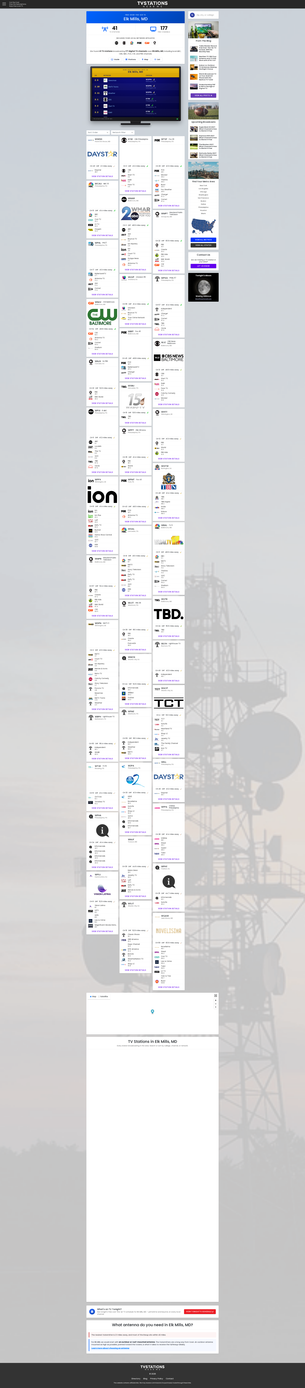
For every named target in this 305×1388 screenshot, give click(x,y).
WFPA (93, 1259)
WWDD (93, 1060)
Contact (170, 1378)
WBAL (93, 1177)
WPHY (93, 1277)
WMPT (93, 1090)
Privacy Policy (156, 1378)
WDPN (93, 1207)
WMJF (93, 1271)
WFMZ (93, 1230)
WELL (92, 1242)
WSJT (93, 1288)
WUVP (93, 1101)
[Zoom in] (215, 1000)
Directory (135, 1378)
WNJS (93, 1130)
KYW (92, 1066)
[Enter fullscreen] (215, 995)
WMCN (93, 1218)
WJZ (92, 1125)
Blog (145, 1378)
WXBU (93, 1136)
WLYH (93, 1212)
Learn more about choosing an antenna (110, 1348)
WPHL (93, 1095)
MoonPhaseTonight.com (203, 299)
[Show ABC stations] (116, 43)
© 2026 (152, 1373)
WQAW (93, 1294)
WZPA (93, 1247)
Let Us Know (203, 266)
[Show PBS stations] (154, 43)
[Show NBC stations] (131, 43)
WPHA (93, 1265)
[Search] (192, 15)
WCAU (93, 1078)
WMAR (93, 1084)
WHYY (93, 1148)
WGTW (93, 1160)
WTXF (93, 1072)
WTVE (93, 1253)
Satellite (104, 996)
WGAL (93, 1183)
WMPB (93, 1189)
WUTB (93, 1195)
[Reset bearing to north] (215, 1007)
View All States (203, 245)
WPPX (93, 1166)
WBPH (93, 1236)
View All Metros (203, 240)
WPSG (93, 1107)
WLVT (93, 1201)
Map (94, 996)
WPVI (93, 1142)
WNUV (93, 1113)
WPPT (93, 1154)
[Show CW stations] (147, 43)
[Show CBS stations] (124, 43)
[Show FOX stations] (139, 43)
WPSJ (93, 1283)
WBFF (93, 1119)
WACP (93, 1224)
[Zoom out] (215, 1003)
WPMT (93, 1171)
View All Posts (202, 95)
